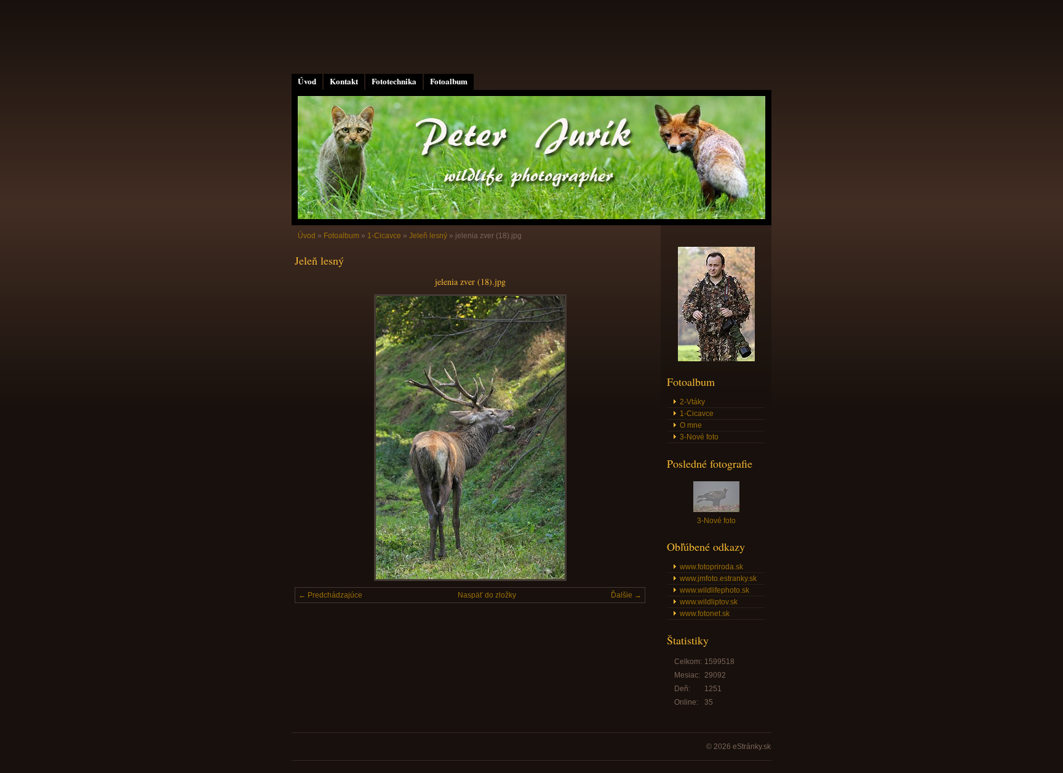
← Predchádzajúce (330, 595)
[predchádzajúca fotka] (314, 437)
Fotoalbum (449, 81)
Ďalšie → (626, 595)
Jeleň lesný (428, 235)
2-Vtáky (692, 402)
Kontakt (344, 81)
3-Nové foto (699, 437)
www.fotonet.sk (705, 613)
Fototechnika (394, 81)
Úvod (307, 81)
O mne (691, 425)
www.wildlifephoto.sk (714, 590)
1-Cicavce (384, 235)
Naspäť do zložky (487, 595)
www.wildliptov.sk (709, 602)
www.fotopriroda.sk (711, 567)
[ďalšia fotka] (625, 437)
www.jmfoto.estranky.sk (718, 578)
